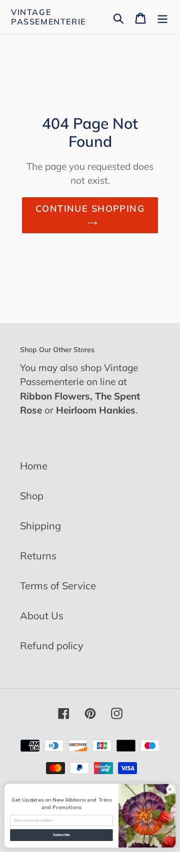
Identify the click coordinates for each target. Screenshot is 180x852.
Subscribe (61, 835)
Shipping (40, 525)
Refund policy (52, 645)
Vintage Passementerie (48, 16)
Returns (38, 555)
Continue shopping (90, 208)
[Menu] (163, 16)
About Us (42, 615)
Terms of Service (58, 585)
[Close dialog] (170, 789)
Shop (32, 495)
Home (34, 465)
